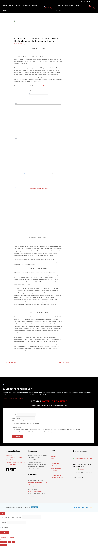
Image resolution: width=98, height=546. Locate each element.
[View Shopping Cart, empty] (90, 8)
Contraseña (3, 522)
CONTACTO (71, 5)
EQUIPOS (53, 458)
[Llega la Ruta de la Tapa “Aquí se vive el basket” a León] (82, 459)
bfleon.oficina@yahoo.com (35, 491)
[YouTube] (14, 469)
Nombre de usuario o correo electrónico (11, 517)
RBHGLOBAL (54, 470)
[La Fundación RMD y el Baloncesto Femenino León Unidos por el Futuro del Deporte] (82, 469)
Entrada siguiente (64, 362)
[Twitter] (11, 469)
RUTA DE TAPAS (59, 5)
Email (14, 418)
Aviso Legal (9, 455)
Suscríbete (18, 436)
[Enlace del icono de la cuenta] (94, 8)
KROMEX (77, 5)
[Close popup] (2, 513)
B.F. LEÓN (17, 44)
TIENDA (66, 5)
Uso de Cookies (10, 460)
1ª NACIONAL (56, 463)
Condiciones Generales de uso (14, 457)
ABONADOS (54, 466)
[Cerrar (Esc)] (13, 542)
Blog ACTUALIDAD (57, 475)
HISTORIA (53, 456)
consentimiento (16, 427)
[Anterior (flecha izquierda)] (2, 545)
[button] (13, 5)
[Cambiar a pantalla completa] (5, 542)
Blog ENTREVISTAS (57, 477)
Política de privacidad (18, 421)
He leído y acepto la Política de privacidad (28, 423)
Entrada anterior (11, 362)
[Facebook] (7, 469)
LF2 (53, 461)
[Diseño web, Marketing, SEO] (34, 507)
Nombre (14, 414)
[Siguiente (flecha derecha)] (5, 545)
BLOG (52, 472)
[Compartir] (9, 542)
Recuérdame (4, 527)
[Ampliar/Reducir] (2, 542)
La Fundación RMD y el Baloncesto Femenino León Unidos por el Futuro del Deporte (82, 475)
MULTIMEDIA (58, 10)
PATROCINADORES (56, 468)
